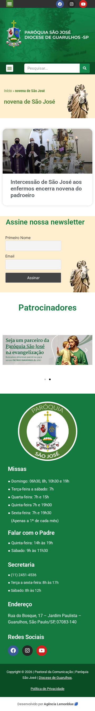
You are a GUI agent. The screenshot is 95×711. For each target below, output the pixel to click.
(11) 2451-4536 (23, 575)
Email (9, 256)
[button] (9, 3)
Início (8, 91)
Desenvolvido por (30, 704)
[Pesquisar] (85, 68)
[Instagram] (71, 4)
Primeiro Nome (18, 237)
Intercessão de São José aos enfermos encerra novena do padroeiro (46, 188)
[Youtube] (83, 4)
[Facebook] (60, 4)
